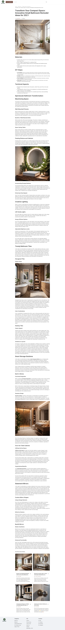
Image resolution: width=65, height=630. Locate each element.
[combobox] (30, 2)
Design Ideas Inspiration (26, 6)
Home (16, 6)
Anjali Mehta (18, 18)
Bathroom (19, 6)
